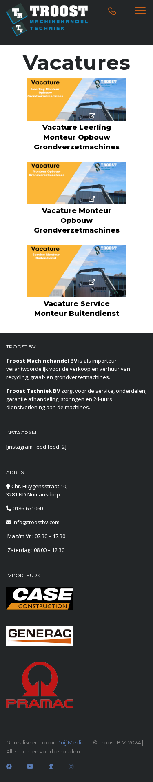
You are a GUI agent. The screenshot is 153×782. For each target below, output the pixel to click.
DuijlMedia (70, 742)
